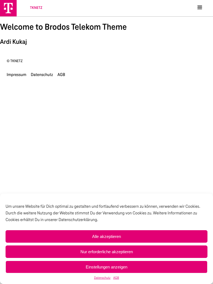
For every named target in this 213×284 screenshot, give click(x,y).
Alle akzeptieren (106, 236)
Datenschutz (102, 278)
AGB (116, 278)
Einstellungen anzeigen (106, 267)
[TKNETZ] (8, 8)
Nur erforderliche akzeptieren (106, 251)
